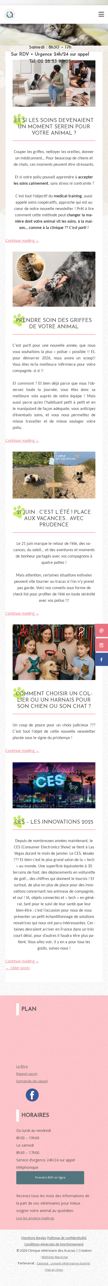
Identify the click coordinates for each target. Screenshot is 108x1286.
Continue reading (22, 240)
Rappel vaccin (26, 1074)
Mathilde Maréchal (55, 1257)
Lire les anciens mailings (35, 1218)
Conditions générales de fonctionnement (54, 1244)
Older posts (18, 967)
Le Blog (22, 1066)
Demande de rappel (32, 1081)
